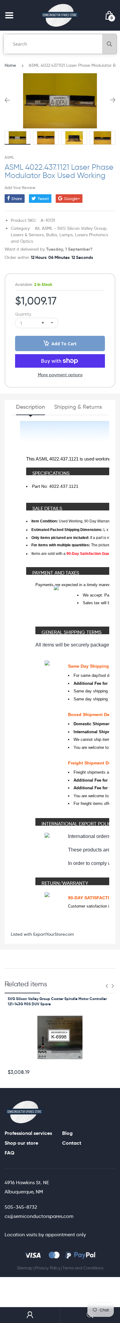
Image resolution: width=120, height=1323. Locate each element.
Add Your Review (20, 187)
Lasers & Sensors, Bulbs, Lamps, (42, 234)
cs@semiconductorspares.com (39, 1216)
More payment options (60, 374)
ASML (9, 157)
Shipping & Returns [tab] (78, 407)
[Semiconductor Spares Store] (60, 15)
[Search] (109, 44)
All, (38, 228)
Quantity (23, 314)
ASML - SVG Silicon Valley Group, (74, 228)
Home (10, 65)
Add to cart (64, 344)
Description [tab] (30, 407)
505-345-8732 (21, 1207)
